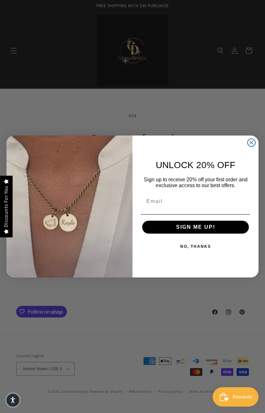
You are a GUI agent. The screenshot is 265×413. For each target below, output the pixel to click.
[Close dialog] (251, 142)
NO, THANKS (195, 246)
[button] (13, 400)
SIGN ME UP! (195, 227)
